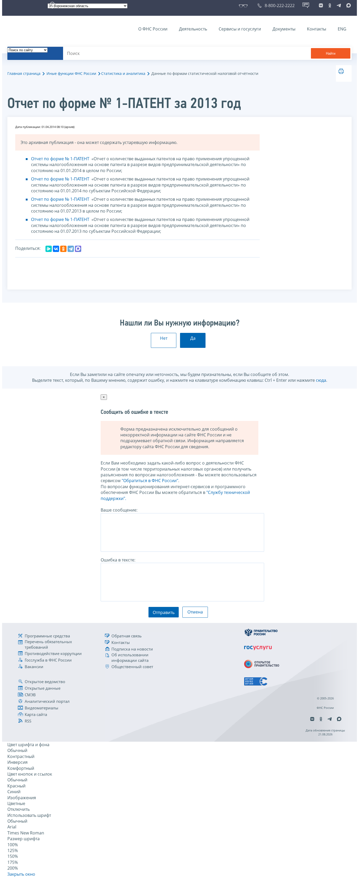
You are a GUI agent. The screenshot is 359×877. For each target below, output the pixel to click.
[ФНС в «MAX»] (348, 5)
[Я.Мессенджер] (48, 249)
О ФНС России (152, 29)
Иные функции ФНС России (71, 73)
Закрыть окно (21, 874)
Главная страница (23, 73)
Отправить (164, 612)
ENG (342, 29)
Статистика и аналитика (123, 73)
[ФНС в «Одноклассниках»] (330, 5)
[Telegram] (71, 249)
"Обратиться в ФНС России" (150, 480)
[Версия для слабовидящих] (244, 5)
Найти (330, 53)
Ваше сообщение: (119, 510)
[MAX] (78, 249)
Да (193, 338)
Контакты (316, 29)
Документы (284, 29)
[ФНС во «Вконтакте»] (321, 5)
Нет (163, 338)
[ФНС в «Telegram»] (339, 5)
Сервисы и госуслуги (240, 29)
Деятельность (193, 29)
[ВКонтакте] (56, 249)
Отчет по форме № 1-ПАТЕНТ (60, 159)
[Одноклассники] (63, 249)
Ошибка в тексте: (118, 560)
